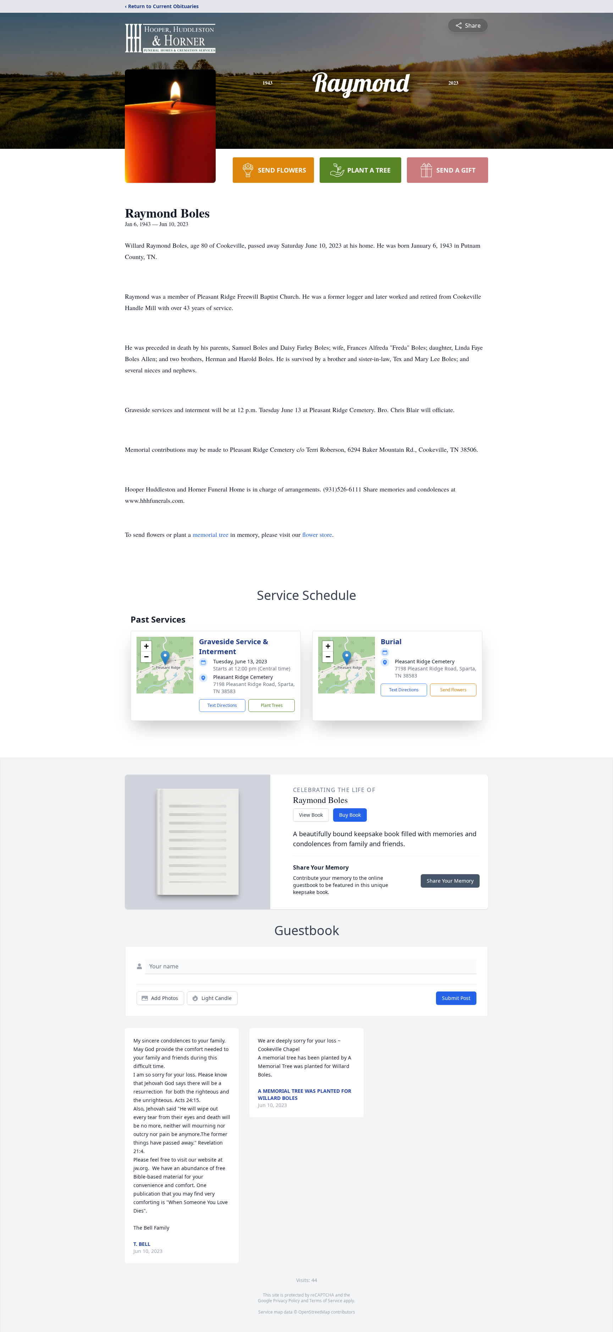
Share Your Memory (450, 880)
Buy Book (350, 814)
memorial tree (210, 534)
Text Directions (222, 705)
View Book (311, 814)
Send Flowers (453, 690)
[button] (165, 658)
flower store (317, 534)
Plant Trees (272, 705)
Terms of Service (325, 1301)
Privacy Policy (286, 1301)
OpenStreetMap (314, 1312)
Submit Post (456, 998)
